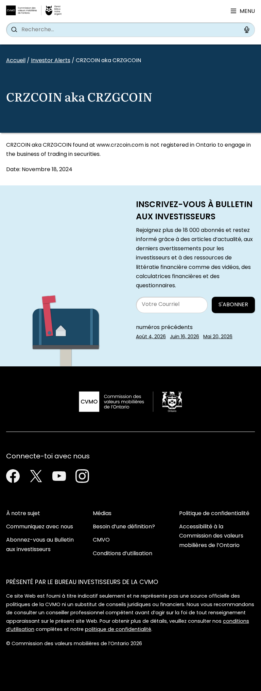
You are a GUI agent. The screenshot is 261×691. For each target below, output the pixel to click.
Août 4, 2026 (151, 337)
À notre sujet (23, 513)
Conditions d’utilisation (122, 553)
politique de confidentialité (118, 630)
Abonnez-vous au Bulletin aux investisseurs (40, 545)
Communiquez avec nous (39, 527)
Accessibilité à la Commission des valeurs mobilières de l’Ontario (211, 536)
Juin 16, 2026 (184, 337)
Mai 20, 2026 (217, 337)
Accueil (15, 60)
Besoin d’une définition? (124, 527)
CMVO (101, 540)
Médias (102, 513)
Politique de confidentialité (214, 513)
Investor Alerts (50, 60)
